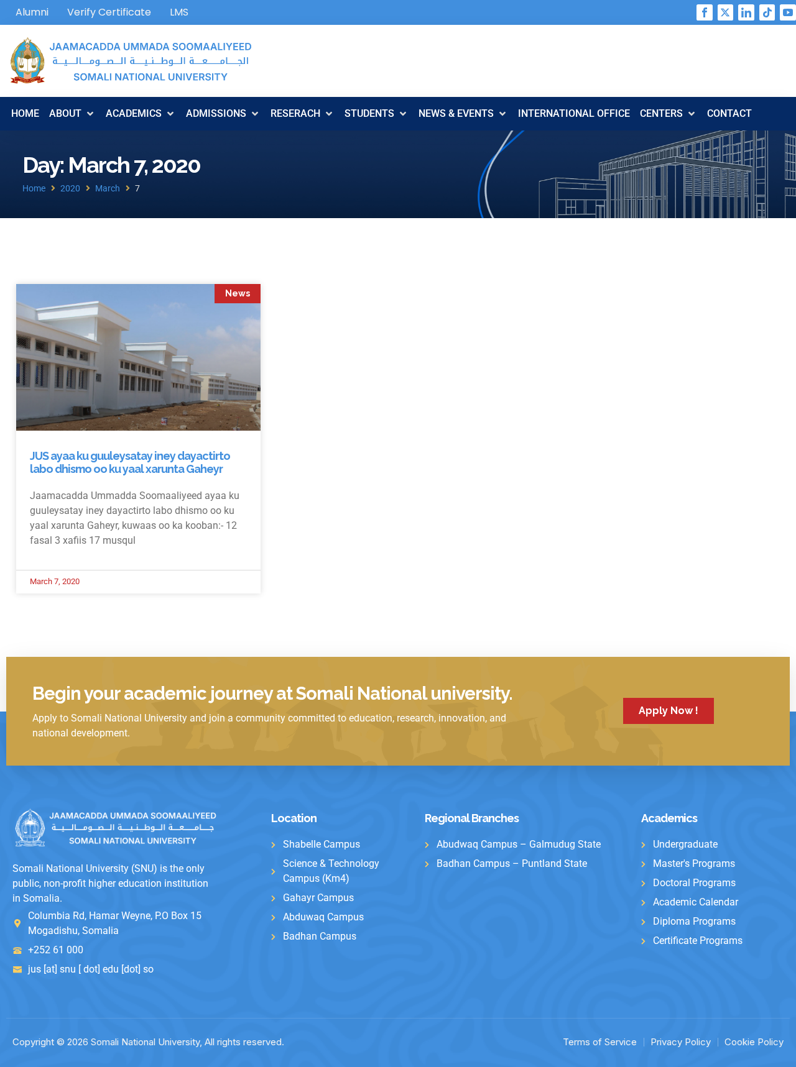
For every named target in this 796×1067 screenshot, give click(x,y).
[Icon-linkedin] (746, 12)
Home (33, 188)
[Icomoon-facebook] (704, 12)
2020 (70, 188)
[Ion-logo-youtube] (788, 12)
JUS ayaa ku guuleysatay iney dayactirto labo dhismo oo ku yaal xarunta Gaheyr (130, 462)
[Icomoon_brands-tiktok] (767, 12)
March (107, 188)
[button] (72, 113)
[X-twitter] (726, 12)
